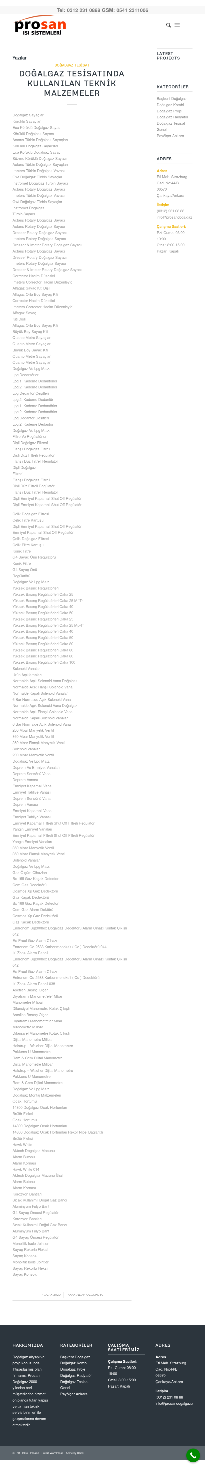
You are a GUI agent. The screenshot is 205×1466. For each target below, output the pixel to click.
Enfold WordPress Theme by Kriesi (63, 1453)
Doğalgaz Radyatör (172, 116)
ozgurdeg (95, 1294)
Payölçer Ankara (170, 135)
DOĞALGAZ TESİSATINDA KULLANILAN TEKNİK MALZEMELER (71, 83)
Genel (161, 129)
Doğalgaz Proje (169, 110)
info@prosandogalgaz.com (178, 217)
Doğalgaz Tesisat (72, 65)
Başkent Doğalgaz (172, 98)
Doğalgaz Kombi (170, 104)
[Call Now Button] (193, 1455)
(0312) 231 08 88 (170, 210)
